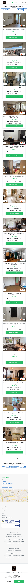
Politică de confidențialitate (7, 517)
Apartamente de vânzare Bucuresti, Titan (14, 536)
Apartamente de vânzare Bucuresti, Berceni (14, 543)
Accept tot (19, 581)
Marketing (21, 577)
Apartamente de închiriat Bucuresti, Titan (14, 551)
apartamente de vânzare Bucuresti (9, 466)
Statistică (14, 577)
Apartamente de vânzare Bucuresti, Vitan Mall (14, 539)
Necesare (8, 577)
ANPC (3, 513)
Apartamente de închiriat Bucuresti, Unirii (14, 557)
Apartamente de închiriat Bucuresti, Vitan (14, 558)
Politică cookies (5, 515)
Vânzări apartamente (14, 532)
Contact (3, 510)
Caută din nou (6, 9)
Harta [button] (23, 25)
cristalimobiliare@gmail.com (7, 483)
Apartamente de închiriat (14, 548)
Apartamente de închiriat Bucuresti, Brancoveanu (14, 555)
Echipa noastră (4, 509)
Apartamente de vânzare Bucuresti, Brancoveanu (14, 541)
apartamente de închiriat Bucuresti (13, 467)
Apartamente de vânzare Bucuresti (14, 534)
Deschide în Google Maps (7, 487)
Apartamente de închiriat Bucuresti (14, 550)
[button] (25, 9)
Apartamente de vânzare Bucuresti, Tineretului (14, 537)
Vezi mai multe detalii (14, 37)
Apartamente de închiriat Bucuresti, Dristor (14, 553)
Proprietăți (4, 507)
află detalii (16, 575)
